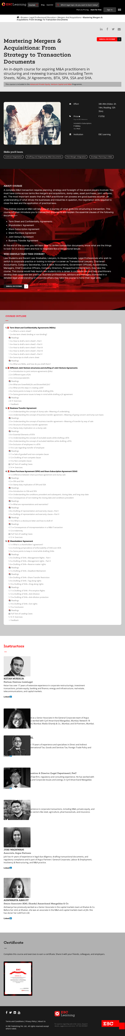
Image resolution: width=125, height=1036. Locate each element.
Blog (43, 5)
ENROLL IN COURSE (107, 39)
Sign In (110, 10)
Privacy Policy (31, 1021)
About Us (42, 1021)
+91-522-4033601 (81, 1026)
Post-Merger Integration (76, 157)
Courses (32, 5)
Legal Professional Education (42, 17)
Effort (76, 104)
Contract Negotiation (13, 157)
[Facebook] (6, 1013)
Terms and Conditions (15, 1021)
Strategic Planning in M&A (101, 157)
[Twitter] (10, 1013)
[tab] (62, 316)
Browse (24, 17)
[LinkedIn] (15, 1013)
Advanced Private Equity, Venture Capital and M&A (51, 84)
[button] (62, 316)
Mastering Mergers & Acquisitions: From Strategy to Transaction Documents (60, 18)
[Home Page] (65, 1013)
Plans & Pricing (82, 10)
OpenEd (50, 5)
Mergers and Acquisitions (69, 17)
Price (80, 116)
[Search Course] (58, 4)
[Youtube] (19, 1013)
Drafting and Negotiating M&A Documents (44, 157)
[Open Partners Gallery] (119, 9)
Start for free (96, 10)
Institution (78, 134)
